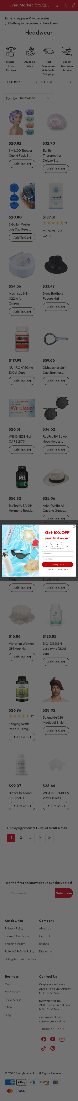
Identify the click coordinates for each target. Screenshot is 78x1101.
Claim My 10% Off (57, 564)
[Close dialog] (74, 526)
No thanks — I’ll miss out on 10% (57, 569)
